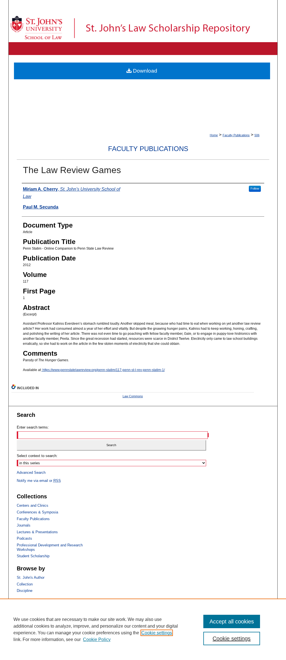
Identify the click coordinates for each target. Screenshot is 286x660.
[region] (143, 629)
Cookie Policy (97, 639)
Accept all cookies (231, 621)
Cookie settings (156, 632)
